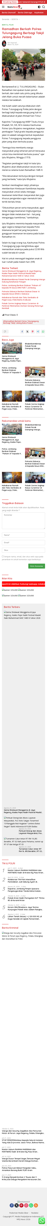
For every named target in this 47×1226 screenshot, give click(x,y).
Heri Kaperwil (12, 43)
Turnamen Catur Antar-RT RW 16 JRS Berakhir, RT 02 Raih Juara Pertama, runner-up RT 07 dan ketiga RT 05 (31, 850)
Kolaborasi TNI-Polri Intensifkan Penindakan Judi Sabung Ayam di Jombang (22, 880)
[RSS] (36, 1205)
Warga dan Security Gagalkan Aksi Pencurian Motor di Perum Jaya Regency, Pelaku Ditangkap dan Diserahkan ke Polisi (23, 1132)
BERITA (5, 25)
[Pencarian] (43, 7)
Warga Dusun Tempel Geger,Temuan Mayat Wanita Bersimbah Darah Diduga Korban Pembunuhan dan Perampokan (21, 1159)
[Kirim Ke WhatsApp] (43, 332)
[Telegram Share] (38, 332)
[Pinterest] (21, 1205)
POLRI (11, 25)
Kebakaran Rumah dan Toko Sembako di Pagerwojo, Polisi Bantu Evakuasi (20, 298)
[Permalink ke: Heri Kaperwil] (4, 43)
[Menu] (3, 7)
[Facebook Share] (22, 332)
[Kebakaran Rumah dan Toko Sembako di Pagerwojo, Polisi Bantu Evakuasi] (12, 396)
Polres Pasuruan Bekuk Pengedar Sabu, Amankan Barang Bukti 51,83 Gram (19, 1169)
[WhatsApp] (31, 1205)
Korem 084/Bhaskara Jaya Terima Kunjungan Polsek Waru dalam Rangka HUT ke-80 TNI (25, 908)
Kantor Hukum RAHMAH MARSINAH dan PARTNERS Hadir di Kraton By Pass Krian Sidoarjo (25, 871)
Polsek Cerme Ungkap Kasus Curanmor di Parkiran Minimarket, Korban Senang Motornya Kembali (22, 305)
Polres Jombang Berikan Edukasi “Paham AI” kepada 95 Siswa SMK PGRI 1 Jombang (21, 286)
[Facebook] (12, 1205)
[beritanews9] (14, 7)
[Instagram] (26, 1205)
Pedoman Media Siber (18, 1213)
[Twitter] (16, 1205)
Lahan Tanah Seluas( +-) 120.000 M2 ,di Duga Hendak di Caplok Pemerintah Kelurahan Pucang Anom (25, 917)
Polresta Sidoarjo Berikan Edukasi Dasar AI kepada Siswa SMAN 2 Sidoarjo (21, 292)
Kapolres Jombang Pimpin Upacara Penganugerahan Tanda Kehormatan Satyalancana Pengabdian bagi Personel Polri (25, 890)
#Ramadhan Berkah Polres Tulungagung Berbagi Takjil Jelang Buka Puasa (21, 322)
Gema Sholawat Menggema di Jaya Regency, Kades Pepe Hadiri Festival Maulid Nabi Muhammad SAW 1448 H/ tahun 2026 (22, 273)
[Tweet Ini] (27, 332)
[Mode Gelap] (39, 7)
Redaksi (34, 1213)
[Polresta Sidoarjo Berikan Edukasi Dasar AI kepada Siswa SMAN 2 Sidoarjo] (35, 372)
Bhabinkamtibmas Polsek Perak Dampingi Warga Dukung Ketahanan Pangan (23, 280)
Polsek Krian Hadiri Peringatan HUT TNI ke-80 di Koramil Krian (26, 899)
